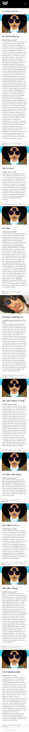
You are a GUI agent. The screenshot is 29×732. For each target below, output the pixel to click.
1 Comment (6, 726)
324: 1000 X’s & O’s (10, 525)
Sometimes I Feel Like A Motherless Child (12, 245)
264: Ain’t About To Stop (13, 400)
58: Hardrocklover (10, 36)
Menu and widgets (25, 5)
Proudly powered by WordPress (8, 730)
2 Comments (23, 204)
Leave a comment (7, 144)
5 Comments (6, 501)
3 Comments (23, 450)
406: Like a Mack (10, 588)
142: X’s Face (8, 168)
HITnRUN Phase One (17, 143)
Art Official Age (15, 375)
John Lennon (11, 624)
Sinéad (20, 276)
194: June (6, 228)
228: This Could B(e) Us (12, 317)
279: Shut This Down (11, 474)
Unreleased (23, 563)
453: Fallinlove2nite (11, 672)
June (20, 43)
